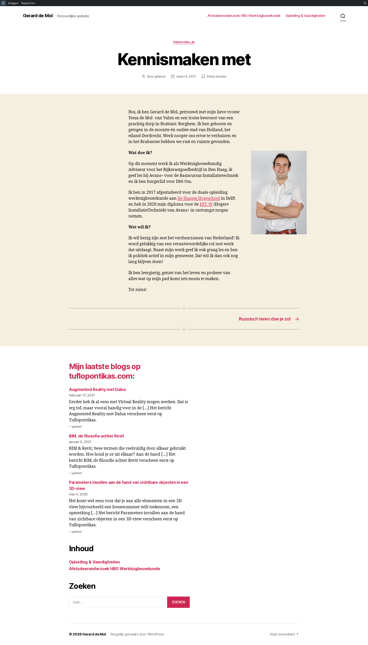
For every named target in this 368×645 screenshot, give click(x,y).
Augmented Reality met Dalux (97, 389)
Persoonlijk (184, 42)
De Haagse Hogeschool (198, 198)
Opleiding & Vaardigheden (305, 16)
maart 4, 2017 (186, 76)
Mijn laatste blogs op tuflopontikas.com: (104, 371)
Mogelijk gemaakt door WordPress (137, 634)
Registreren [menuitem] (28, 3)
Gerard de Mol (38, 15)
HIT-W (206, 204)
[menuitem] (3, 3)
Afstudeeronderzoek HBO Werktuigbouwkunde (244, 16)
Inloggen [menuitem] (13, 3)
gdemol (159, 76)
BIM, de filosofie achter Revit (96, 436)
